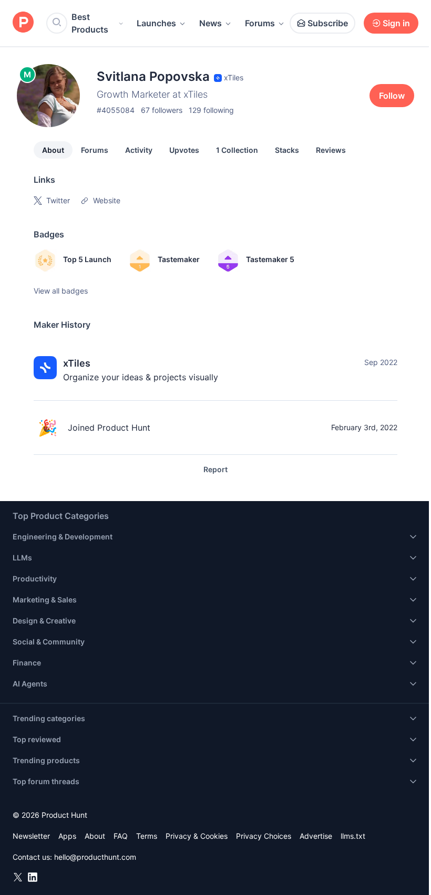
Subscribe (327, 23)
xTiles (76, 363)
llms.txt (353, 835)
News (210, 23)
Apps (67, 835)
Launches (156, 23)
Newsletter (31, 835)
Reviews (331, 149)
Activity (138, 149)
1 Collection (237, 149)
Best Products (89, 23)
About (53, 149)
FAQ (121, 835)
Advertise (316, 835)
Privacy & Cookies (197, 835)
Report (215, 469)
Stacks (287, 149)
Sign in (396, 23)
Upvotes (184, 149)
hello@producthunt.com (95, 856)
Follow (392, 95)
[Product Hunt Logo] (23, 23)
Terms (146, 835)
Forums (260, 23)
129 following (211, 110)
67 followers (161, 110)
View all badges (61, 290)
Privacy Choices (263, 835)
